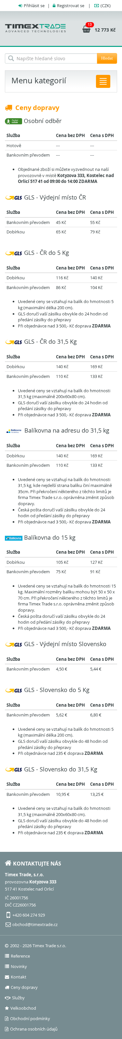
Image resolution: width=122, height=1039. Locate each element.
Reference (20, 956)
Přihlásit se (34, 5)
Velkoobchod (23, 1008)
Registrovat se (70, 5)
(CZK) (106, 5)
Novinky (19, 966)
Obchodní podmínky (30, 1018)
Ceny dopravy (24, 987)
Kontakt (18, 977)
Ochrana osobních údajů (34, 1029)
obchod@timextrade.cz (35, 924)
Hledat (107, 58)
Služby (18, 998)
